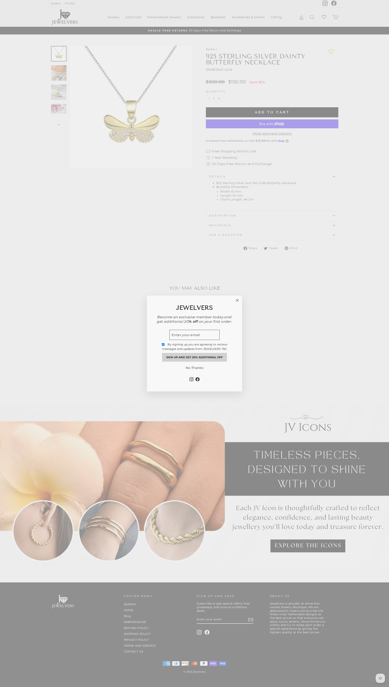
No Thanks (195, 368)
